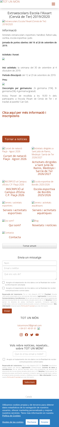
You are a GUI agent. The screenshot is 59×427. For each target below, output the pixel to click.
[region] (29, 413)
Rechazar (31, 422)
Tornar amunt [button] (29, 245)
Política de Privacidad (27, 306)
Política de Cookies (11, 415)
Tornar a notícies (16, 139)
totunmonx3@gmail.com (30, 325)
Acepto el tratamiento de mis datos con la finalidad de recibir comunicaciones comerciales (30, 289)
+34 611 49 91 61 (28, 328)
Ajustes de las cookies (12, 422)
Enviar (7, 310)
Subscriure (30, 382)
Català (29, 396)
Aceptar (44, 422)
